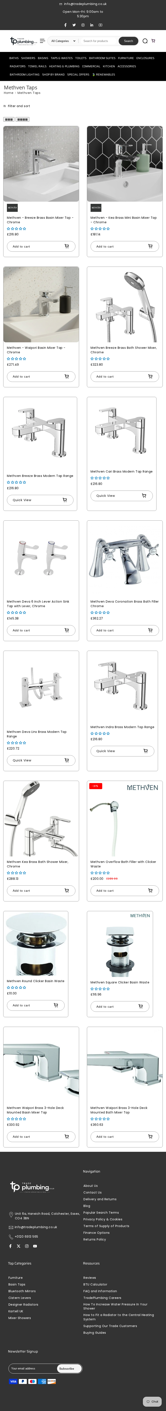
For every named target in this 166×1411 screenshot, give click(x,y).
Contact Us (92, 1193)
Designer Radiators (23, 1305)
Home (8, 93)
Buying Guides (94, 1333)
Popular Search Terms (101, 1213)
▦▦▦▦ (22, 119)
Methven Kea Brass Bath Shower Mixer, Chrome (37, 864)
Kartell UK (15, 1311)
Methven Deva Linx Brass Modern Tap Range (37, 734)
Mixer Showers (19, 1318)
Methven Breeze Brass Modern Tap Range (40, 476)
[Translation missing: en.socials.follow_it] (27, 1246)
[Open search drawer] (145, 41)
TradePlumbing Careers (102, 1298)
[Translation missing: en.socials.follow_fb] (10, 1246)
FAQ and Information (100, 1291)
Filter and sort (18, 106)
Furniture (15, 1278)
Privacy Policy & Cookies (102, 1219)
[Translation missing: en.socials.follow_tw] (19, 1246)
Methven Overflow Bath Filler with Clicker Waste (123, 864)
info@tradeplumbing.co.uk (36, 1227)
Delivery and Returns (100, 1199)
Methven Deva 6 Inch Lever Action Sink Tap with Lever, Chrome (38, 603)
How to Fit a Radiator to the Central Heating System (118, 1317)
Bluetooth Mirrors (22, 1291)
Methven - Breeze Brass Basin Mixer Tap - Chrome (40, 220)
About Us (90, 1186)
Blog (86, 1206)
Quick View (22, 500)
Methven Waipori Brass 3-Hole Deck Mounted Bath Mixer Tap (119, 1110)
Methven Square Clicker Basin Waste (120, 982)
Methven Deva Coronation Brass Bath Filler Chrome (125, 603)
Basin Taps (17, 1284)
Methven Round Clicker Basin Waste (36, 981)
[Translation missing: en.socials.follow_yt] (35, 1246)
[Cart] (153, 41)
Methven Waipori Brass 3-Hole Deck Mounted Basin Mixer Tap (35, 1110)
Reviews (89, 1278)
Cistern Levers (19, 1298)
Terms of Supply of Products (106, 1226)
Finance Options (96, 1233)
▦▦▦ (9, 119)
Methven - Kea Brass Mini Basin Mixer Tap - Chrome (124, 220)
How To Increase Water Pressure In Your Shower (115, 1306)
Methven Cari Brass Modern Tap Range (122, 471)
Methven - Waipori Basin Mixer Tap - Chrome (36, 350)
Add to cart (21, 246)
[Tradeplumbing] (23, 41)
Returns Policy (94, 1239)
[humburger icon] (42, 41)
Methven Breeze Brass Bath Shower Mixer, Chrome (124, 350)
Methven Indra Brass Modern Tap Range (122, 727)
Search (128, 41)
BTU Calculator (95, 1284)
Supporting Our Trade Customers (110, 1326)
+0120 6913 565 (26, 1237)
